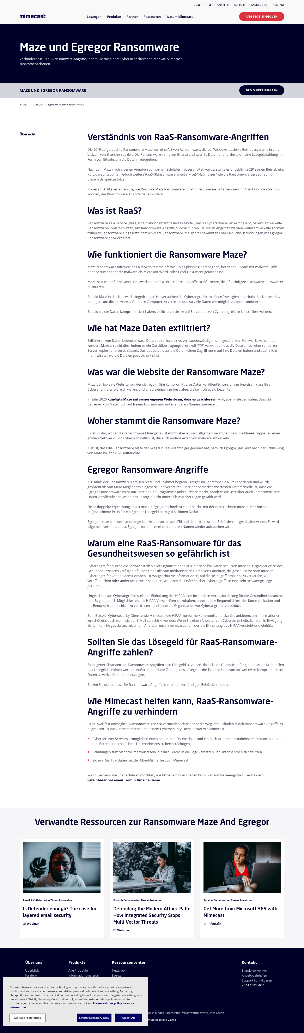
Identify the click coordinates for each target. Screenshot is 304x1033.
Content (38, 104)
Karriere (223, 5)
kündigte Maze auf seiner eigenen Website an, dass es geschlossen (162, 399)
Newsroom (120, 970)
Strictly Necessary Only (94, 1018)
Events (116, 975)
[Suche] (210, 4)
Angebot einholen (262, 16)
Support (239, 5)
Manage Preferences (27, 1018)
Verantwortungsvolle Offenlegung (203, 1013)
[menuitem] (94, 19)
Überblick (32, 970)
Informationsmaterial (83, 975)
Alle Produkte (78, 970)
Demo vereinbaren (262, 90)
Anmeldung (259, 5)
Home (23, 104)
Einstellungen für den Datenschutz (159, 1013)
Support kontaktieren (257, 980)
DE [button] (195, 5)
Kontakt (278, 5)
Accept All (128, 1018)
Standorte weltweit (255, 970)
